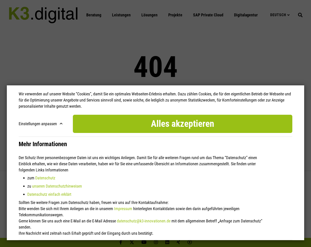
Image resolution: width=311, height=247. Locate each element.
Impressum (123, 208)
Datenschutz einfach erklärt (49, 194)
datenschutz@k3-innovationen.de (144, 221)
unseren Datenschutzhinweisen (57, 186)
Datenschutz (45, 178)
